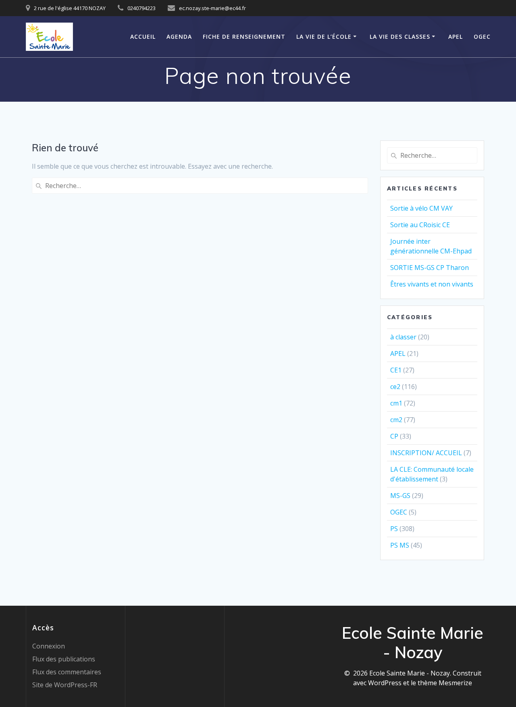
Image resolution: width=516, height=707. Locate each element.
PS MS (399, 545)
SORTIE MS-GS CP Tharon (429, 267)
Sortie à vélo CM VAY (421, 208)
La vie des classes (400, 36)
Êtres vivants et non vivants (431, 284)
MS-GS (400, 495)
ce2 (395, 386)
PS (394, 528)
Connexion (48, 646)
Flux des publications (63, 659)
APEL (455, 36)
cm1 (396, 403)
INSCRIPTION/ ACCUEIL (426, 452)
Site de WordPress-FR (64, 684)
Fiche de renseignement (244, 36)
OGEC (482, 36)
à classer (403, 337)
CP (394, 436)
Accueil (143, 36)
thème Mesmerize (445, 682)
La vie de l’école (324, 36)
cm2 (396, 419)
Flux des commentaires (66, 671)
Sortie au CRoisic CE (420, 224)
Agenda (179, 36)
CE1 (396, 370)
